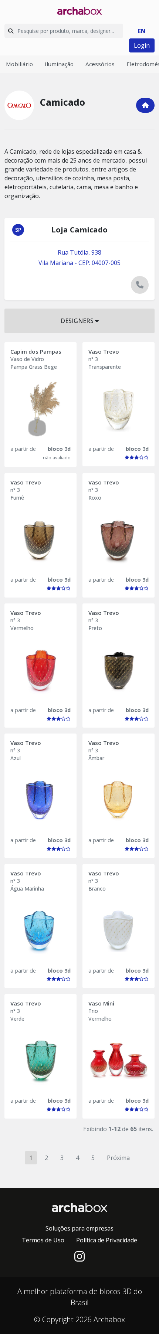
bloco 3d (59, 448)
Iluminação (59, 64)
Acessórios (100, 64)
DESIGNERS (78, 321)
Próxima (118, 1158)
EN (142, 31)
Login (142, 45)
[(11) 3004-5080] (140, 285)
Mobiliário (19, 64)
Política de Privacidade (106, 1240)
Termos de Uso (43, 1240)
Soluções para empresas (79, 1228)
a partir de (23, 448)
